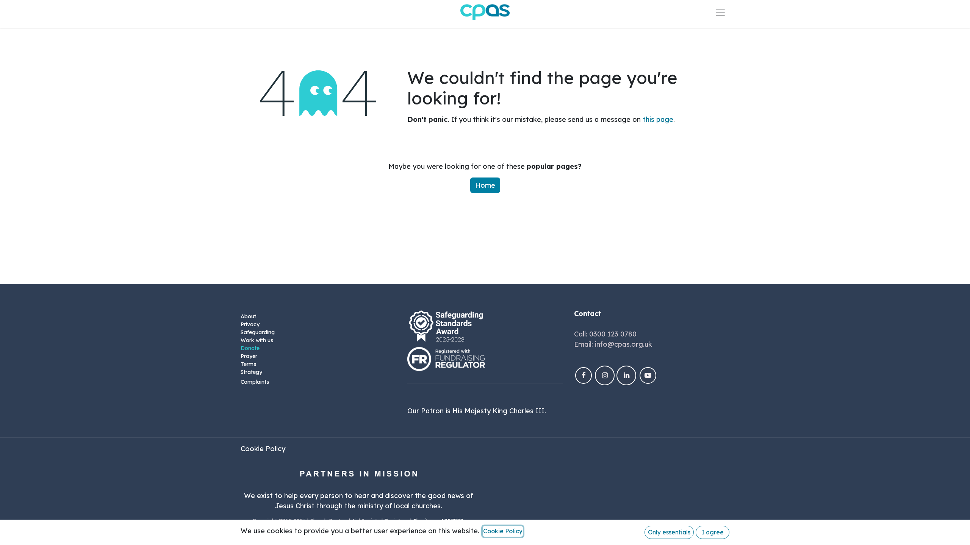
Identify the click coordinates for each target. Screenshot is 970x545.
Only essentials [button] (669, 532)
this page (658, 119)
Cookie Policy (263, 448)
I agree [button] (713, 532)
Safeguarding (258, 332)
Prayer (249, 356)
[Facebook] (583, 375)
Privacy (250, 324)
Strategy (251, 372)
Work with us (257, 340)
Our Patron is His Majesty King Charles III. (476, 410)
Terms (248, 364)
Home (485, 185)
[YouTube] (648, 375)
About (248, 316)
